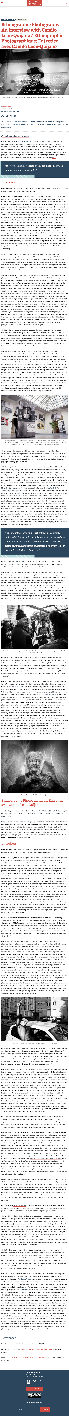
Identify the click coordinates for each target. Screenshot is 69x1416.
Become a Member (34, 1389)
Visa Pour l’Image (47, 694)
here (54, 157)
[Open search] (66, 3)
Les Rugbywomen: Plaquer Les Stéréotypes (36, 1349)
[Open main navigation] (2, 3)
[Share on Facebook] (2, 116)
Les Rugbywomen (18, 562)
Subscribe (45, 1410)
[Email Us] (28, 1383)
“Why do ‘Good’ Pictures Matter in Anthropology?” (35, 141)
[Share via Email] (15, 116)
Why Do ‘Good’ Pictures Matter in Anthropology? (29, 1357)
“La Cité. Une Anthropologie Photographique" (46, 1158)
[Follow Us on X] (40, 1381)
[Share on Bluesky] (7, 116)
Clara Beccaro (7, 106)
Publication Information (8, 111)
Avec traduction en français (15, 136)
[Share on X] (11, 116)
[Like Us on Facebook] (28, 1381)
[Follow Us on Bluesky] (34, 1381)
